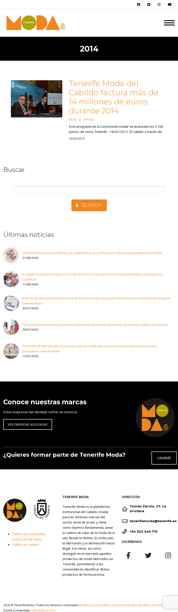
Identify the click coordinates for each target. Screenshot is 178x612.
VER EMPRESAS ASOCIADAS (28, 424)
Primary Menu (169, 23)
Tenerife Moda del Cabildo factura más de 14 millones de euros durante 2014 (113, 97)
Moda (72, 119)
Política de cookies (26, 544)
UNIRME (164, 458)
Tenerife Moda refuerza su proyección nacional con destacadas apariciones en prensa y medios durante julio (95, 325)
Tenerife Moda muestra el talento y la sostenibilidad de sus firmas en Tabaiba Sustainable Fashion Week (92, 253)
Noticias (89, 119)
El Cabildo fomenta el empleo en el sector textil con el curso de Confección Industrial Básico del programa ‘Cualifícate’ (92, 276)
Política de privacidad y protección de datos (109, 605)
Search (91, 205)
